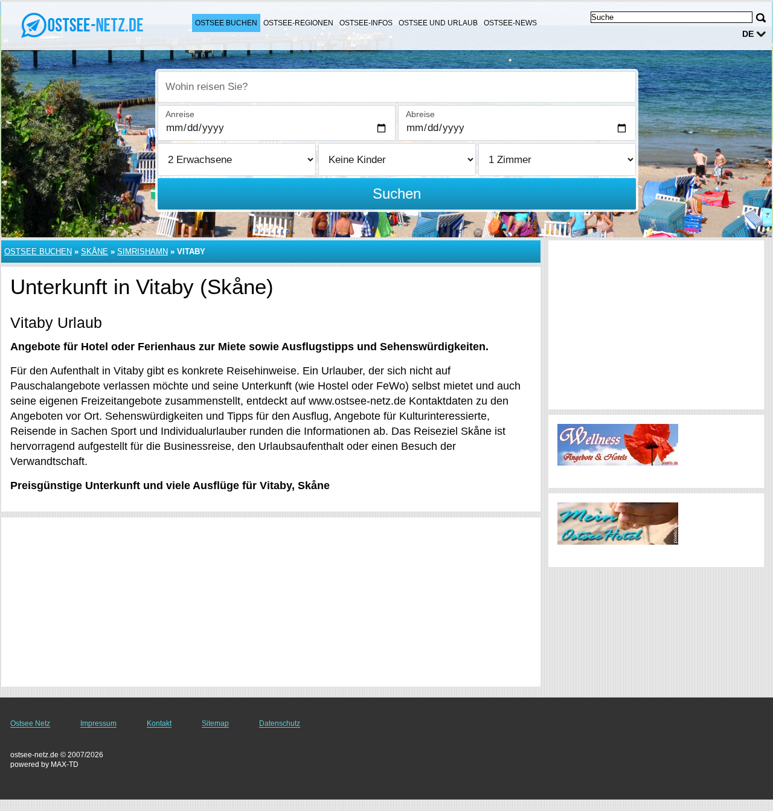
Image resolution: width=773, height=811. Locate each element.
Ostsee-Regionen (298, 23)
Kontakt (159, 723)
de (748, 34)
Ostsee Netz (30, 723)
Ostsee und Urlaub (438, 23)
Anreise (179, 114)
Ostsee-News (510, 23)
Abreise (420, 114)
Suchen (397, 193)
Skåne (94, 251)
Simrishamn (142, 251)
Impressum (98, 723)
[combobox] (396, 87)
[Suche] (761, 17)
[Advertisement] (270, 602)
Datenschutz (279, 723)
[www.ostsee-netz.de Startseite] (84, 25)
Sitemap (215, 723)
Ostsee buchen (226, 23)
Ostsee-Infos (366, 23)
